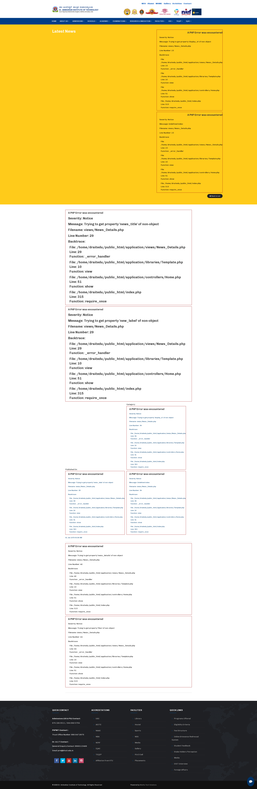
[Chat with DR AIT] (250, 781)
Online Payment (132, 3)
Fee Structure (180, 730)
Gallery (167, 3)
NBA (97, 736)
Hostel (138, 724)
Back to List (215, 196)
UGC (97, 718)
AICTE (98, 724)
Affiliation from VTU (104, 760)
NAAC (98, 730)
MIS (144, 3)
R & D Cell (139, 754)
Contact (188, 3)
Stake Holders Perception (185, 752)
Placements (140, 760)
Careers (197, 3)
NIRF (98, 743)
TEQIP (99, 754)
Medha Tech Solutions (148, 785)
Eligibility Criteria (182, 724)
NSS (137, 736)
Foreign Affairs (181, 770)
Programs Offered (182, 718)
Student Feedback (182, 746)
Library (138, 718)
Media (137, 743)
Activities (177, 3)
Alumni (151, 3)
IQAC (98, 748)
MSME (159, 3)
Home (54, 21)
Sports (138, 730)
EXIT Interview (181, 764)
